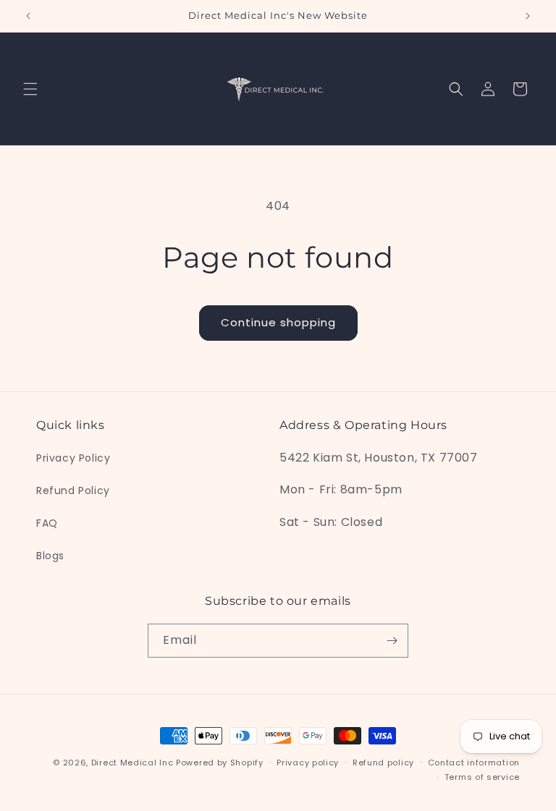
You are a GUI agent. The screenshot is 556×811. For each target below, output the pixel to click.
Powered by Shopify (220, 762)
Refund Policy (73, 490)
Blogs (50, 555)
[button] (30, 89)
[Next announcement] (528, 16)
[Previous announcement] (28, 16)
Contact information (474, 762)
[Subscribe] (392, 641)
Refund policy (383, 762)
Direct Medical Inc (133, 762)
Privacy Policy (73, 458)
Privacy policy (308, 762)
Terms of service (482, 777)
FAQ (47, 523)
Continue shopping (278, 322)
